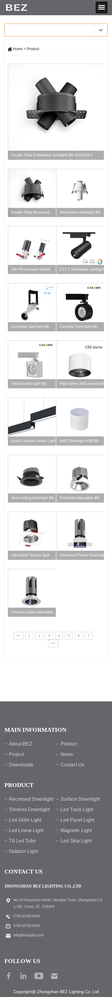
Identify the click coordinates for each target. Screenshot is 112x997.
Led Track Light (77, 809)
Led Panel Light (77, 819)
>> (53, 643)
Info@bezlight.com (28, 935)
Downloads (21, 764)
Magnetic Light (76, 830)
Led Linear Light (26, 830)
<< (18, 636)
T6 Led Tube (22, 840)
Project (16, 754)
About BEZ (20, 743)
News (67, 754)
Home (18, 49)
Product (33, 49)
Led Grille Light (25, 819)
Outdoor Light (23, 851)
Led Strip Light (76, 840)
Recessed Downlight (31, 799)
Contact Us (72, 764)
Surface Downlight (80, 799)
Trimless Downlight (29, 809)
